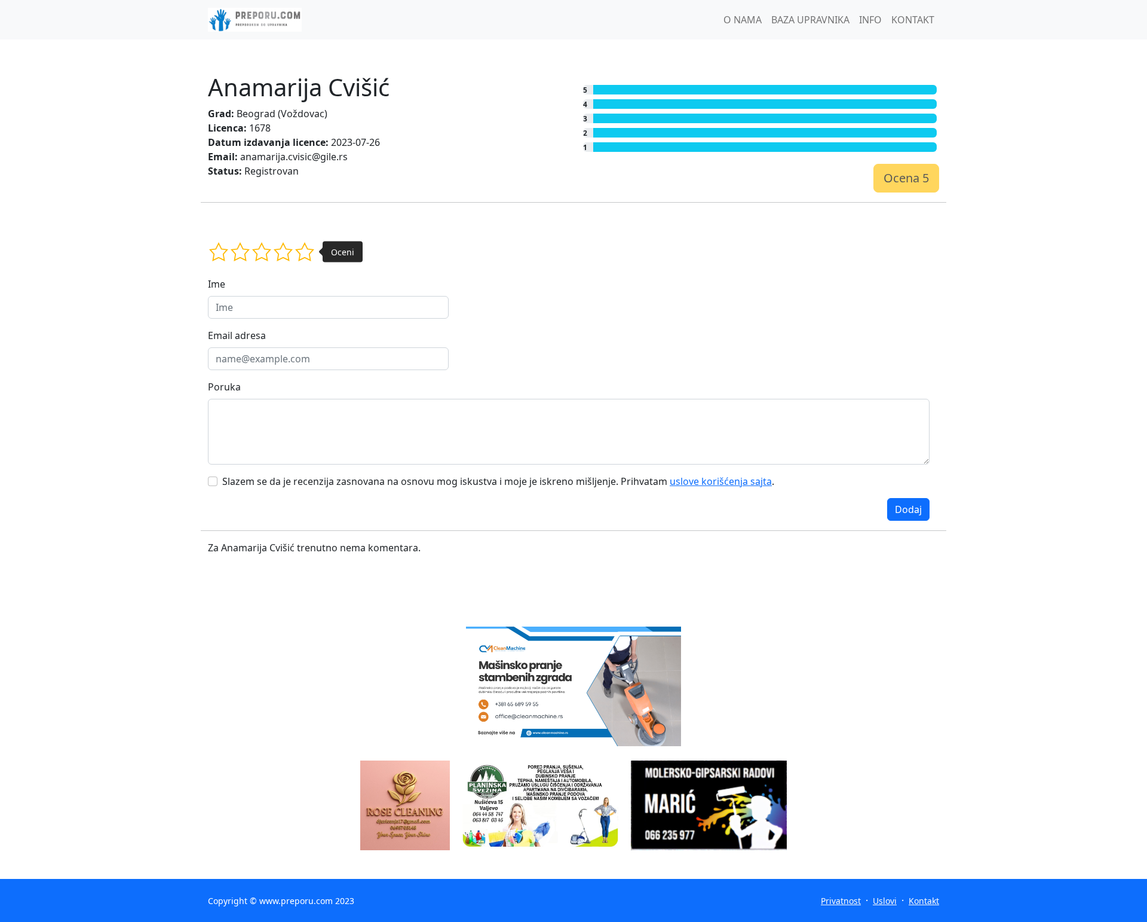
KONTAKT (912, 19)
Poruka (224, 386)
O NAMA (742, 19)
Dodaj (908, 509)
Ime (216, 284)
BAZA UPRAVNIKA (810, 19)
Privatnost (841, 900)
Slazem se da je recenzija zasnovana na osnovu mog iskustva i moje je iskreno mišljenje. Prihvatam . (498, 481)
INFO (870, 19)
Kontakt (924, 900)
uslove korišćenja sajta (721, 481)
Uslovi (885, 900)
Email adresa (237, 335)
